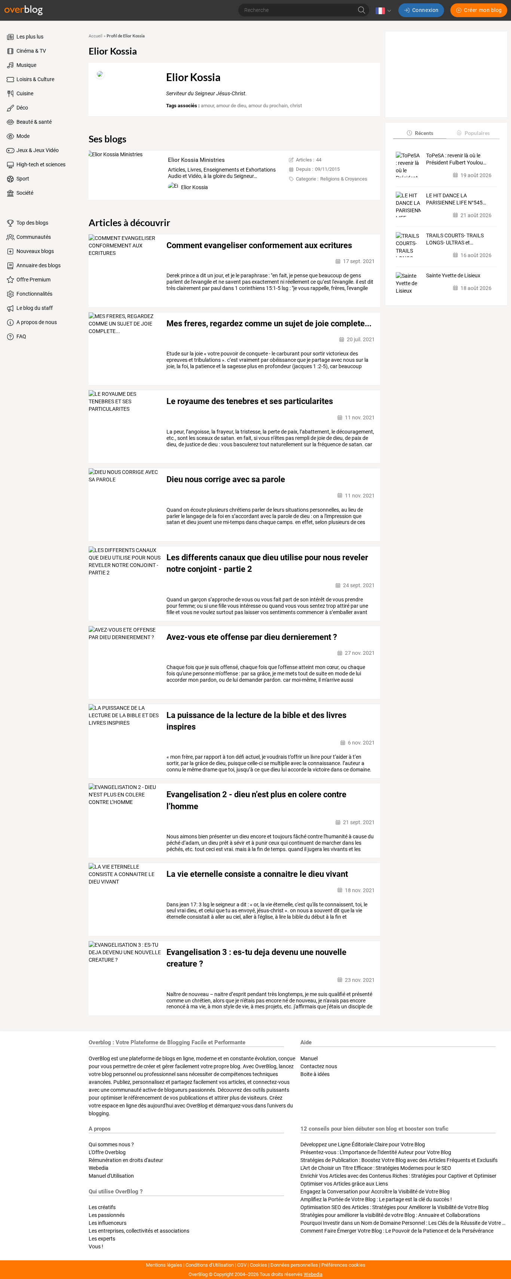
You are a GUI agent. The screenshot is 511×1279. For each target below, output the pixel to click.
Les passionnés (107, 1215)
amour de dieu (231, 105)
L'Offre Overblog (107, 1152)
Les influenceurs (107, 1223)
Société (24, 193)
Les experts (102, 1239)
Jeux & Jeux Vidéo (37, 150)
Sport (22, 179)
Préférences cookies (343, 1265)
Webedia (98, 1168)
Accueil (95, 36)
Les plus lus (29, 37)
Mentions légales (164, 1265)
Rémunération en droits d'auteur (126, 1160)
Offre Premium (33, 280)
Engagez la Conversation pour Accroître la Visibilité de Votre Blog (375, 1192)
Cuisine (24, 93)
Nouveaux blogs (34, 251)
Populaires (477, 132)
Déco (21, 108)
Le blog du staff (34, 308)
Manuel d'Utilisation (111, 1176)
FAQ (20, 336)
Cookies (258, 1265)
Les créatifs (102, 1207)
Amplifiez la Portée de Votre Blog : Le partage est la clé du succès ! (376, 1199)
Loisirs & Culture (34, 79)
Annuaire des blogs (38, 265)
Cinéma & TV (30, 51)
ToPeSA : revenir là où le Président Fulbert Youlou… (456, 159)
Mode (22, 136)
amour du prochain (268, 105)
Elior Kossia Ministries (196, 160)
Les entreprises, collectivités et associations (139, 1231)
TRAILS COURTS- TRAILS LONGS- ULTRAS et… (455, 239)
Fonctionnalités (33, 294)
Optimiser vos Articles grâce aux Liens (344, 1184)
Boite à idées (315, 1074)
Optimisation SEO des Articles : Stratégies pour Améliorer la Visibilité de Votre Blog (394, 1207)
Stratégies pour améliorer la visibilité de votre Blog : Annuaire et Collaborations (390, 1215)
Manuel (309, 1058)
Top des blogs (31, 223)
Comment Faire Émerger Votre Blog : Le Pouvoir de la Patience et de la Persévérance (396, 1231)
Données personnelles (294, 1265)
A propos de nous (36, 322)
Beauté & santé (33, 122)
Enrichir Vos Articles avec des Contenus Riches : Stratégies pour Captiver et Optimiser (398, 1176)
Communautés (33, 237)
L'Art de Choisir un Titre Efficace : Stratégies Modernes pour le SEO (375, 1168)
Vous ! (96, 1246)
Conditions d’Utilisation (210, 1265)
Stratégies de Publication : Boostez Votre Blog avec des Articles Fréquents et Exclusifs (399, 1160)
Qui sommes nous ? (111, 1144)
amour (207, 105)
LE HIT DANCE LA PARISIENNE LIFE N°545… (456, 199)
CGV (242, 1265)
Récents (424, 132)
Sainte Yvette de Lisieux (453, 275)
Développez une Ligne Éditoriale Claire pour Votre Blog (362, 1144)
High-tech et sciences (40, 164)
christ (296, 105)
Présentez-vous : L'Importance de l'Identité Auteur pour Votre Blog (375, 1152)
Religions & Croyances (343, 179)
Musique (25, 65)
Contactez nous (318, 1066)
